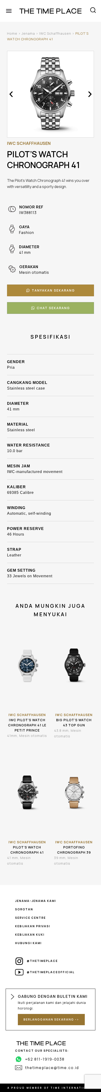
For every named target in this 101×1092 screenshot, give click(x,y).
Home (12, 33)
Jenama (28, 33)
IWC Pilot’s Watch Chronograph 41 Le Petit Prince (27, 725)
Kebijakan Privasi (32, 926)
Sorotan (24, 909)
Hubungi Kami (28, 943)
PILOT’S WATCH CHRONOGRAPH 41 (27, 850)
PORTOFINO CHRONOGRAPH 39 (74, 850)
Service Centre (30, 918)
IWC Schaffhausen (55, 33)
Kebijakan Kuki (29, 935)
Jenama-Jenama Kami (35, 901)
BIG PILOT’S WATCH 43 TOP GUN (74, 722)
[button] (11, 94)
